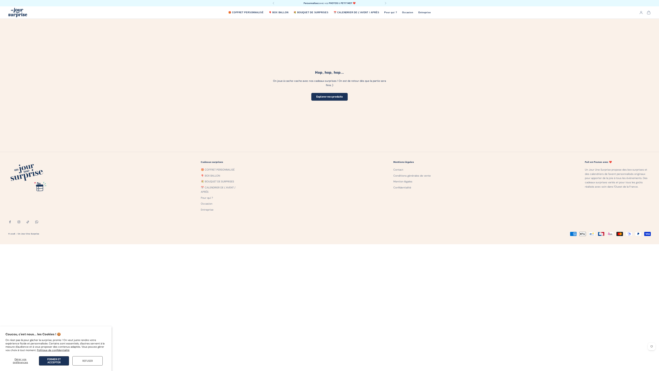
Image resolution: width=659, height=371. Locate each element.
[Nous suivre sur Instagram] (19, 222)
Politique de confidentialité (53, 350)
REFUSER (87, 361)
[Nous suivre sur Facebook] (10, 222)
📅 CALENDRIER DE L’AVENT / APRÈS (356, 12)
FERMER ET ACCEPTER (54, 361)
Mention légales (402, 181)
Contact (398, 169)
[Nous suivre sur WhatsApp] (36, 222)
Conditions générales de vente (412, 175)
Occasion (407, 12)
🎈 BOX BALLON (278, 12)
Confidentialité (402, 187)
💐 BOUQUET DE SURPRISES (310, 12)
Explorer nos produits (329, 96)
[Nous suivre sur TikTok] (28, 222)
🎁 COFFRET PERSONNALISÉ (245, 12)
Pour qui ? (390, 12)
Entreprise (424, 12)
